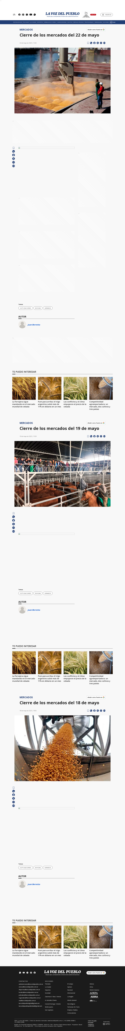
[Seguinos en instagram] (31, 973)
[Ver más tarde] (88, 43)
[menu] (14, 14)
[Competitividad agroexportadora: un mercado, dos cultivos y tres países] (101, 388)
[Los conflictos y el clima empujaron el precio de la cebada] (75, 388)
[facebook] (94, 43)
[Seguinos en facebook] (35, 973)
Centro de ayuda (92, 1021)
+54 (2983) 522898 (19, 1022)
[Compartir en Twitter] (98, 43)
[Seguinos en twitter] (27, 973)
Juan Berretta (34, 325)
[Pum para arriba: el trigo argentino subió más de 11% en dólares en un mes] (49, 388)
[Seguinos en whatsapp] (20, 973)
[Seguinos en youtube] (24, 973)
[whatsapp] (91, 43)
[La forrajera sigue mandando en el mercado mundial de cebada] (24, 388)
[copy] (104, 43)
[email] (101, 43)
